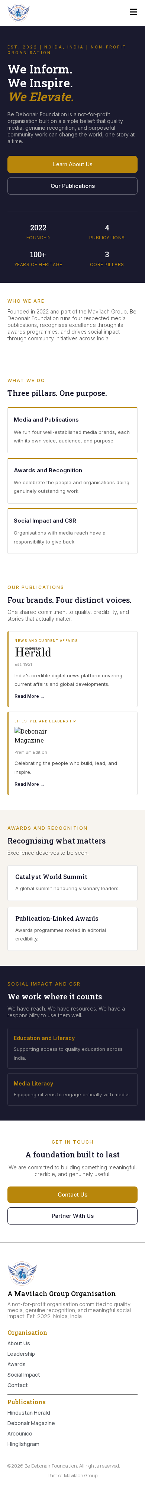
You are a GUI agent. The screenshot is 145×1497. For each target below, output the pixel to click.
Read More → (29, 696)
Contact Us (72, 1194)
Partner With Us (73, 1215)
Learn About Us (73, 164)
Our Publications (73, 185)
